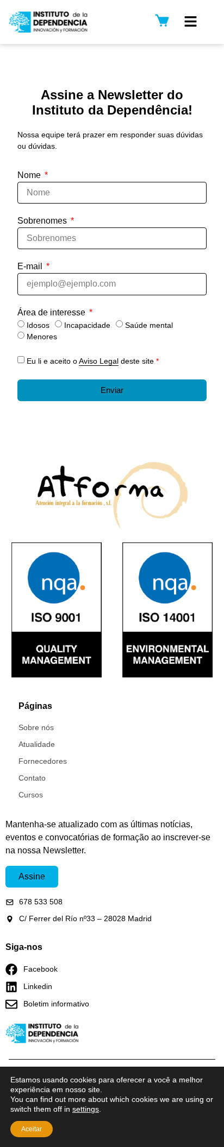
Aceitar (31, 1129)
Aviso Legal (99, 361)
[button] (190, 22)
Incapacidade (87, 325)
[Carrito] (162, 20)
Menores (42, 336)
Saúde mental (149, 325)
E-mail (31, 266)
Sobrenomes (43, 221)
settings (85, 1109)
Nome (30, 175)
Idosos (38, 325)
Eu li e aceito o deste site (93, 361)
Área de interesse (52, 312)
